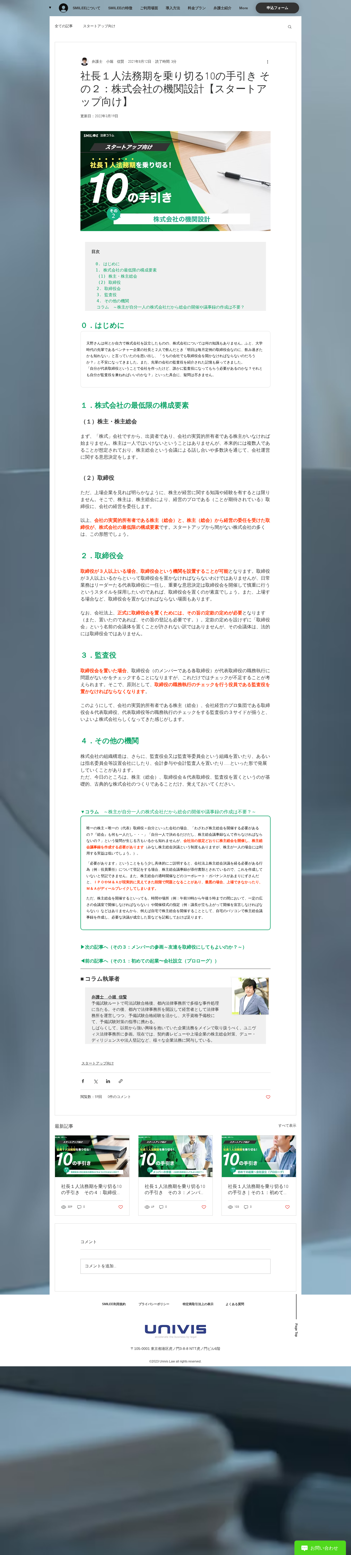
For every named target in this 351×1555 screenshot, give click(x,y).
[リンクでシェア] (120, 1081)
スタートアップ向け (99, 26)
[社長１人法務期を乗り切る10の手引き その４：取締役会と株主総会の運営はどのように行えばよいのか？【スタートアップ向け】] (92, 1156)
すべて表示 (287, 1126)
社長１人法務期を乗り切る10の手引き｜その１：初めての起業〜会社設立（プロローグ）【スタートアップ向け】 (258, 1190)
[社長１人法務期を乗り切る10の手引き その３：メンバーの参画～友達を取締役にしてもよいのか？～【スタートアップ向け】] (175, 1156)
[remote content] (175, 359)
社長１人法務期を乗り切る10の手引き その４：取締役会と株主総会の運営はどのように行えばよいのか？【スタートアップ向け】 (91, 1190)
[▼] (65, 8)
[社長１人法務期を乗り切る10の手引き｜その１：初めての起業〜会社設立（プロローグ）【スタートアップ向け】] (259, 1156)
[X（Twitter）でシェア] (95, 1081)
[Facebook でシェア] (82, 1081)
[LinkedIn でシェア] (108, 1081)
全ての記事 (64, 26)
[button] (277, 8)
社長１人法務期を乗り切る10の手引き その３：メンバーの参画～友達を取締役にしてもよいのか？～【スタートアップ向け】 (175, 1190)
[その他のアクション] (267, 62)
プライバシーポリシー (153, 1304)
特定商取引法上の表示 (198, 1304)
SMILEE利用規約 (114, 1304)
